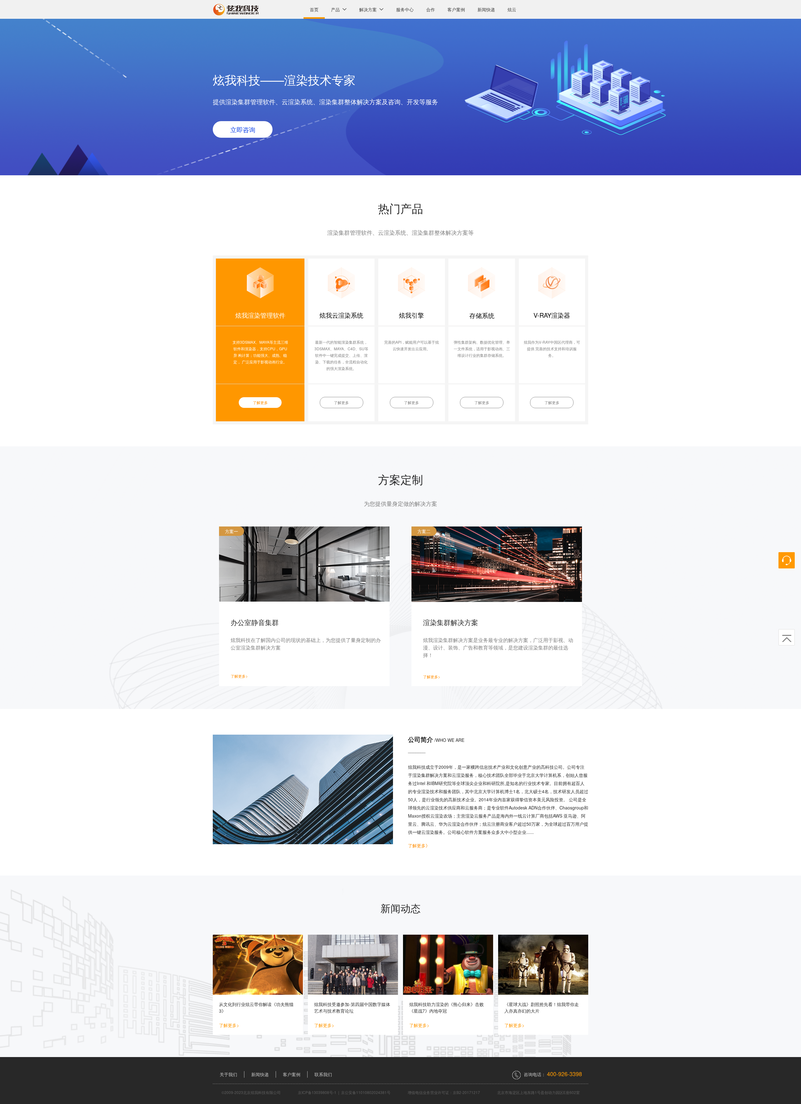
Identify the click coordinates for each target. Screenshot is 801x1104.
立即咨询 (242, 129)
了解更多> (239, 676)
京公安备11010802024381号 (365, 1092)
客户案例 (456, 9)
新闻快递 (486, 9)
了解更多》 (419, 845)
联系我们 (323, 1074)
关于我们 (228, 1074)
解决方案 (369, 9)
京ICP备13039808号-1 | (319, 1092)
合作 (430, 9)
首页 (314, 9)
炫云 (512, 9)
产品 (336, 9)
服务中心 (405, 9)
